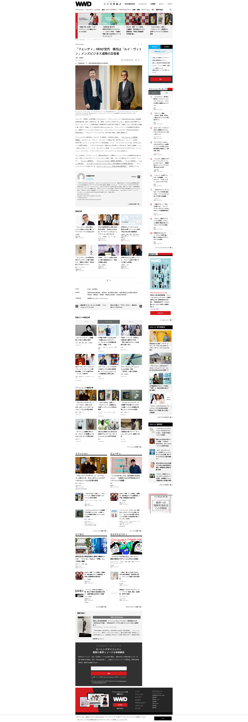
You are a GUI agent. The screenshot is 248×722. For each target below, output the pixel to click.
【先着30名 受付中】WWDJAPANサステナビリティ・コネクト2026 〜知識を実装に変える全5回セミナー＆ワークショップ (112, 31)
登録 (160, 79)
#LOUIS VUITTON (121, 294)
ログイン (170, 4)
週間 (166, 93)
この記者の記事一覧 (133, 204)
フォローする (90, 179)
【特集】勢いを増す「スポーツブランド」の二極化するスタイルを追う (87, 29)
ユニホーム (87, 376)
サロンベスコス (133, 521)
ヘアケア (126, 521)
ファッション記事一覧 (99, 531)
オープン (123, 439)
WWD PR (164, 417)
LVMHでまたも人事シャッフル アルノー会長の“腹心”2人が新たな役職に (130, 260)
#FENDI (102, 294)
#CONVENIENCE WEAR (90, 525)
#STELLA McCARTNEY (93, 292)
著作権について (155, 699)
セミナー (161, 4)
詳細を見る (160, 313)
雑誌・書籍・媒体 (83, 342)
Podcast (122, 561)
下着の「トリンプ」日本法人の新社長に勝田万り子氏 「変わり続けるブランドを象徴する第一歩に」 (130, 341)
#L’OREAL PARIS (113, 292)
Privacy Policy (122, 681)
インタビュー (104, 347)
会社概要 (154, 701)
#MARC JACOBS (110, 294)
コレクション (145, 10)
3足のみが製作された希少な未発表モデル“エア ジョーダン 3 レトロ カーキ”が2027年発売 (107, 434)
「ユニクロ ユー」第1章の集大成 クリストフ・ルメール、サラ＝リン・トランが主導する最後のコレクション (161, 101)
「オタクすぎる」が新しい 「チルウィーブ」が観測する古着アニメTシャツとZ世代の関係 (107, 406)
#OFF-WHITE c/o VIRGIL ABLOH (128, 292)
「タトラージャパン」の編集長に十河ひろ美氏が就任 (84, 339)
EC (120, 500)
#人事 (89, 289)
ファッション (79, 10)
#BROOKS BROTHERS (81, 489)
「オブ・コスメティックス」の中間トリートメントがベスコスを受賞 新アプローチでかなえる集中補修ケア (163, 455)
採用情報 (154, 705)
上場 (85, 596)
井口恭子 (123, 239)
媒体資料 (154, 707)
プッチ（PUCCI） (130, 161)
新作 (76, 267)
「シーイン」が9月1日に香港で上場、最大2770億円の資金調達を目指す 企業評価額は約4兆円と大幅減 (94, 592)
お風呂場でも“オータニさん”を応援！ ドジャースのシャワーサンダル (93, 306)
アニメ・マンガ (107, 412)
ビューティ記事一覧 (135, 531)
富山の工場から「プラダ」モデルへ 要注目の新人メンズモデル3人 (124, 306)
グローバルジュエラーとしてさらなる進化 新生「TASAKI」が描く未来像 (130, 369)
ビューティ (89, 10)
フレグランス (82, 267)
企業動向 (81, 57)
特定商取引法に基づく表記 (158, 695)
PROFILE (133, 176)
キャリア (110, 236)
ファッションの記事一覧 (134, 447)
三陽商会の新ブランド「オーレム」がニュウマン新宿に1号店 (130, 434)
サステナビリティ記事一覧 (133, 607)
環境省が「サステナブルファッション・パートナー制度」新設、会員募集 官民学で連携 (129, 592)
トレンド (100, 412)
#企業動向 (95, 289)
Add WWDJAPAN (128, 60)
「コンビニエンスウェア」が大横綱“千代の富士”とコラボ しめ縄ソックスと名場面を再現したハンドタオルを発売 (130, 406)
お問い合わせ (155, 703)
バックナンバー (142, 4)
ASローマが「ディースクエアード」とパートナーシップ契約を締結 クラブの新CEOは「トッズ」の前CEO (84, 370)
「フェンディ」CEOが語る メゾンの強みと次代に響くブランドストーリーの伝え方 (84, 229)
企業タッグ (81, 376)
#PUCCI (89, 294)
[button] (171, 10)
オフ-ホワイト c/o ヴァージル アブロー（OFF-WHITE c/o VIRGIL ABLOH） (110, 163)
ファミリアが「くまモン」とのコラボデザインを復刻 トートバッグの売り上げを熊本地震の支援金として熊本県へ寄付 (162, 146)
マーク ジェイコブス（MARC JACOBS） (110, 161)
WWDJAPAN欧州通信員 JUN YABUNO (98, 63)
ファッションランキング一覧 (163, 247)
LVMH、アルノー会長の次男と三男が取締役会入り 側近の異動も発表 (107, 260)
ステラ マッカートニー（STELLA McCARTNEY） (111, 166)
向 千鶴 (112, 565)
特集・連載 (136, 10)
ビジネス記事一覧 (101, 607)
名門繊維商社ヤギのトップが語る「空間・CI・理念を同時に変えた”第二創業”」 (159, 388)
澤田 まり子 (122, 502)
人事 (76, 57)
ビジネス (97, 10)
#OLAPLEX (122, 526)
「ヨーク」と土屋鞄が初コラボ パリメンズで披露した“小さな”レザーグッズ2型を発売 (84, 434)
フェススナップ (157, 136)
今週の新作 (156, 170)
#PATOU (104, 292)
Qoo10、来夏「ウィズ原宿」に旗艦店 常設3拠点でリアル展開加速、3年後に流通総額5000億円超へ (129, 496)
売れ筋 (121, 521)
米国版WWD (81, 63)
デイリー (154, 93)
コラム (99, 236)
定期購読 (153, 4)
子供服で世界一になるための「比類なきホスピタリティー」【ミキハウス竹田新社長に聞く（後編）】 (107, 341)
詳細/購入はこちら (98, 638)
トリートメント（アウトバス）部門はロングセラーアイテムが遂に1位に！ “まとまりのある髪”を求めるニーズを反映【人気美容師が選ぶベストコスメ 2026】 (129, 514)
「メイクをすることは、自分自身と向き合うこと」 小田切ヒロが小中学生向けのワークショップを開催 (125, 478)
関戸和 (112, 485)
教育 (111, 483)
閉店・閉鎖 (84, 564)
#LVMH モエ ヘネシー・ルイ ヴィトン (97, 298)
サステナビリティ (125, 10)
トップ (137, 691)
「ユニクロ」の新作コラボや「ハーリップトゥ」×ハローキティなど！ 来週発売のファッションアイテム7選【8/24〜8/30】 (161, 163)
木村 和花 (77, 236)
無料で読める (136, 234)
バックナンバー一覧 (165, 320)
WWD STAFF (78, 485)
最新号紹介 (159, 10)
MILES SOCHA (101, 238)
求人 (153, 10)
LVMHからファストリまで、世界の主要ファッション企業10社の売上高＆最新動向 (130, 229)
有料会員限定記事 (130, 4)
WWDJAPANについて (157, 691)
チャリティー (157, 153)
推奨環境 (154, 697)
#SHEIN (86, 602)
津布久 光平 (87, 504)
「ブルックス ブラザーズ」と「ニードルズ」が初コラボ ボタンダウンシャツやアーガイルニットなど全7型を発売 (84, 406)
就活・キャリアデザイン (110, 10)
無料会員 (154, 47)
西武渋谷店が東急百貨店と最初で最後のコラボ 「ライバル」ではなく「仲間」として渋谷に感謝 (90, 559)
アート (100, 413)
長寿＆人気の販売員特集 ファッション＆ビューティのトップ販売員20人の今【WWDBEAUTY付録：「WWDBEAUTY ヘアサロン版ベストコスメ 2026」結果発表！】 (115, 623)
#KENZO (95, 294)
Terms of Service (98, 682)
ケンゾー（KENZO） (87, 161)
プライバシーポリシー (109, 677)
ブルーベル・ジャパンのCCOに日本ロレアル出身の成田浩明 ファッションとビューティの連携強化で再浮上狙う (107, 370)
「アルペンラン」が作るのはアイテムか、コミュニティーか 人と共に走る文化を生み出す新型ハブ (159, 368)
